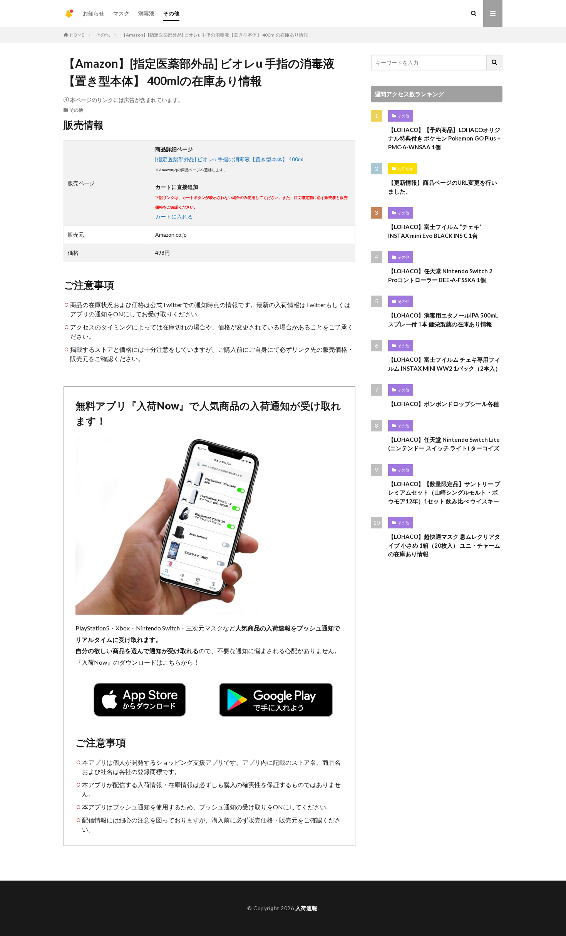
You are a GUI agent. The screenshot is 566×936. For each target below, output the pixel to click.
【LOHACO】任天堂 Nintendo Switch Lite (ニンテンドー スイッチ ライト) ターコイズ (444, 444)
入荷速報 (306, 908)
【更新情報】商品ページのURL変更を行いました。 (442, 187)
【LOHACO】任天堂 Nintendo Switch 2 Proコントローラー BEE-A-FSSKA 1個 (440, 275)
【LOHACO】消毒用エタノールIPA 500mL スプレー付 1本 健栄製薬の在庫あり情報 (443, 320)
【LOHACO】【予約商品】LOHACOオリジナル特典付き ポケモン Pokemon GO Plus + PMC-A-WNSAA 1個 (444, 138)
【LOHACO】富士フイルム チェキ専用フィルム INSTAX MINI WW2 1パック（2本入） (444, 364)
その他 (171, 13)
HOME (77, 35)
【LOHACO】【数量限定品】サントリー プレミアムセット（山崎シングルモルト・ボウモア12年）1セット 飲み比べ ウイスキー (444, 492)
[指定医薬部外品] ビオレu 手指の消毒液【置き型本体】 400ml (229, 159)
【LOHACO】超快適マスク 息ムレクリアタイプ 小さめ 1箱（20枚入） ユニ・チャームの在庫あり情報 (444, 545)
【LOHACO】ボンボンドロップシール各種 (443, 403)
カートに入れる (174, 216)
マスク (121, 13)
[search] (494, 62)
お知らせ (93, 13)
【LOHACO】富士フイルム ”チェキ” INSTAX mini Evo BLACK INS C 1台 (435, 231)
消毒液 (146, 13)
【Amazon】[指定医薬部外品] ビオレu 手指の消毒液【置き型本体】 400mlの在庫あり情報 (214, 35)
